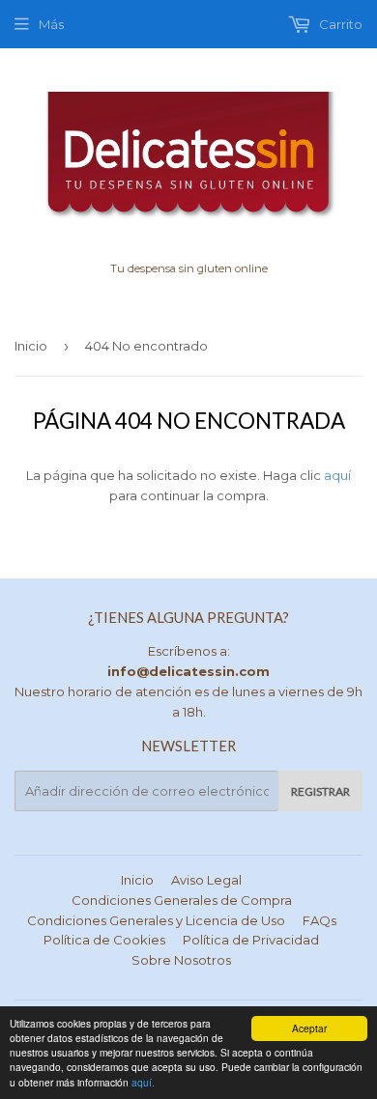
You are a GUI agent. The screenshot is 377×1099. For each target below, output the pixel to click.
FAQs (319, 920)
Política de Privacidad (251, 939)
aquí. (143, 1082)
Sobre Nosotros (181, 960)
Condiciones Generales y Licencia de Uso (156, 920)
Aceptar (309, 1028)
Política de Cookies (104, 939)
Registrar (320, 791)
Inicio (30, 345)
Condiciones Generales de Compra (182, 900)
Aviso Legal (206, 880)
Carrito (339, 24)
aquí (337, 475)
